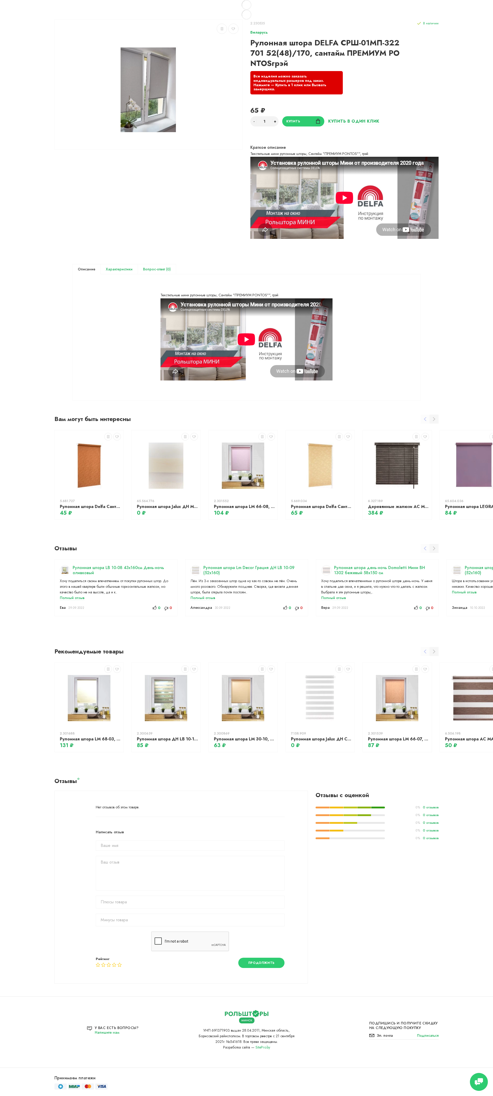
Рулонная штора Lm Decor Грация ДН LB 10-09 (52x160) (249, 570)
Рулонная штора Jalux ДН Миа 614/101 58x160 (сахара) (167, 507)
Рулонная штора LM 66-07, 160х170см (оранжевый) (398, 739)
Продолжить (261, 963)
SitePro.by (262, 1047)
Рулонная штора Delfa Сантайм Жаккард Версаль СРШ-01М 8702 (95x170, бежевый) (321, 507)
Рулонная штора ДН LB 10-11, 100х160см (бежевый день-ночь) (167, 739)
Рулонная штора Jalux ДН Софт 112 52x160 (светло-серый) (321, 739)
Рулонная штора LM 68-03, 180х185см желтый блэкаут (90, 739)
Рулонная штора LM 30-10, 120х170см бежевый (244, 739)
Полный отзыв (72, 597)
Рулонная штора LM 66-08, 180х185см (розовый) (244, 507)
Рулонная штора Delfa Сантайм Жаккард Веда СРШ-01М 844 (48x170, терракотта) (90, 507)
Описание (86, 269)
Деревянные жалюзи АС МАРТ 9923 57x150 (398, 507)
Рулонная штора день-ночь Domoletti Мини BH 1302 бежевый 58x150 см (379, 570)
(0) (168, 269)
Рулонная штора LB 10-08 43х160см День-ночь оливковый (118, 570)
